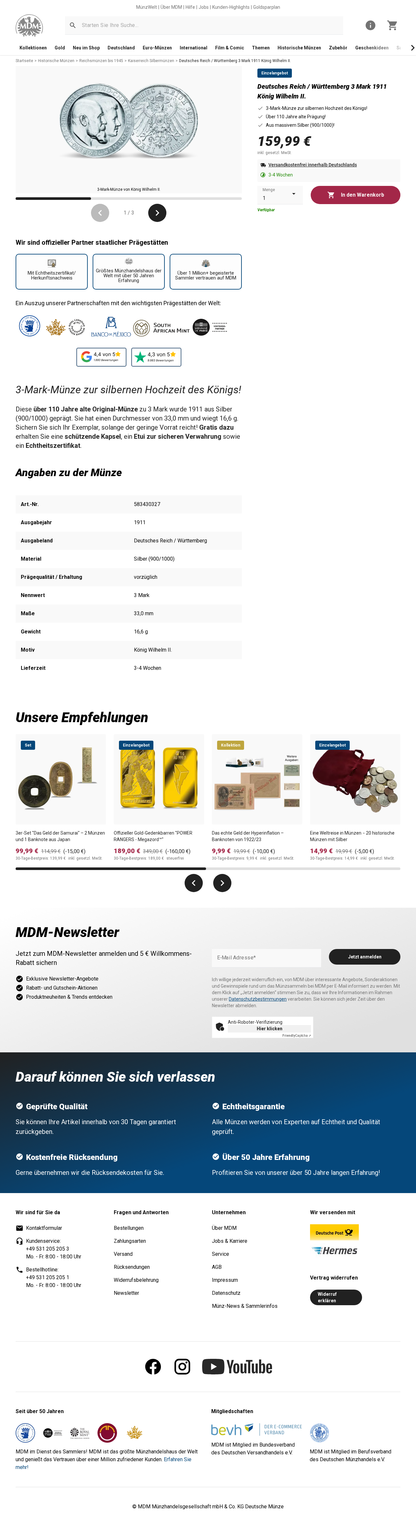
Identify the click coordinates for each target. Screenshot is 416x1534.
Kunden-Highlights (231, 7)
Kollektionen (33, 47)
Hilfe (190, 7)
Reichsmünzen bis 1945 (101, 60)
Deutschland (121, 47)
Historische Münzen (299, 47)
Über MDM (171, 7)
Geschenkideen (372, 47)
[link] (29, 25)
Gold (60, 47)
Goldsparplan (266, 7)
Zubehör (338, 47)
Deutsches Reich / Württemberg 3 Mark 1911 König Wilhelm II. (235, 60)
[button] (73, 25)
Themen (261, 47)
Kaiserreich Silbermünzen (151, 60)
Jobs (204, 7)
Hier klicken (269, 1028)
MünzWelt (146, 7)
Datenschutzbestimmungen (258, 999)
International (193, 47)
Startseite (24, 60)
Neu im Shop (86, 47)
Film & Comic (229, 47)
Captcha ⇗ (296, 1035)
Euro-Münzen (157, 47)
